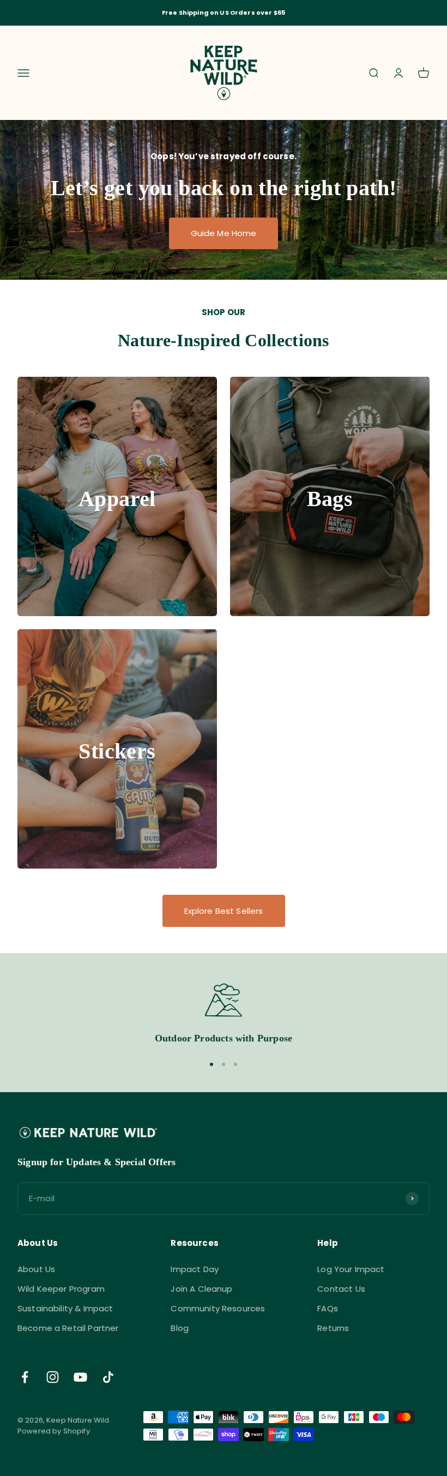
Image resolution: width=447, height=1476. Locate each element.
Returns (333, 1328)
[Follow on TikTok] (108, 1377)
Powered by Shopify (53, 1431)
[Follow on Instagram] (52, 1377)
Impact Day (195, 1269)
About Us (36, 1269)
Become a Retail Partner (67, 1328)
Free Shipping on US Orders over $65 (223, 12)
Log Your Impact (350, 1269)
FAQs (327, 1308)
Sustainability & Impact (65, 1308)
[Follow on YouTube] (80, 1377)
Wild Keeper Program (61, 1288)
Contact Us (341, 1288)
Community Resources (218, 1308)
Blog (180, 1328)
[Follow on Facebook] (24, 1377)
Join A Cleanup (201, 1288)
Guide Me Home (224, 233)
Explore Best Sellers (223, 911)
